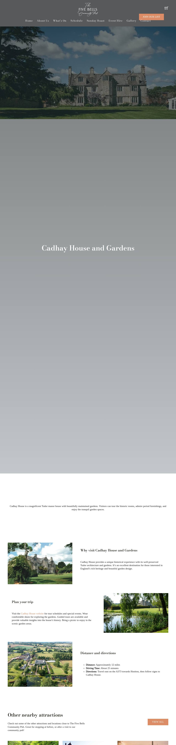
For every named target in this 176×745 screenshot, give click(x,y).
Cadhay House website (32, 613)
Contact (146, 20)
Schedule (77, 20)
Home (29, 20)
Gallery (132, 20)
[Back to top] (166, 734)
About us (43, 20)
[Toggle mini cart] (166, 8)
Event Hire (116, 20)
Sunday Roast (96, 20)
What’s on (60, 20)
